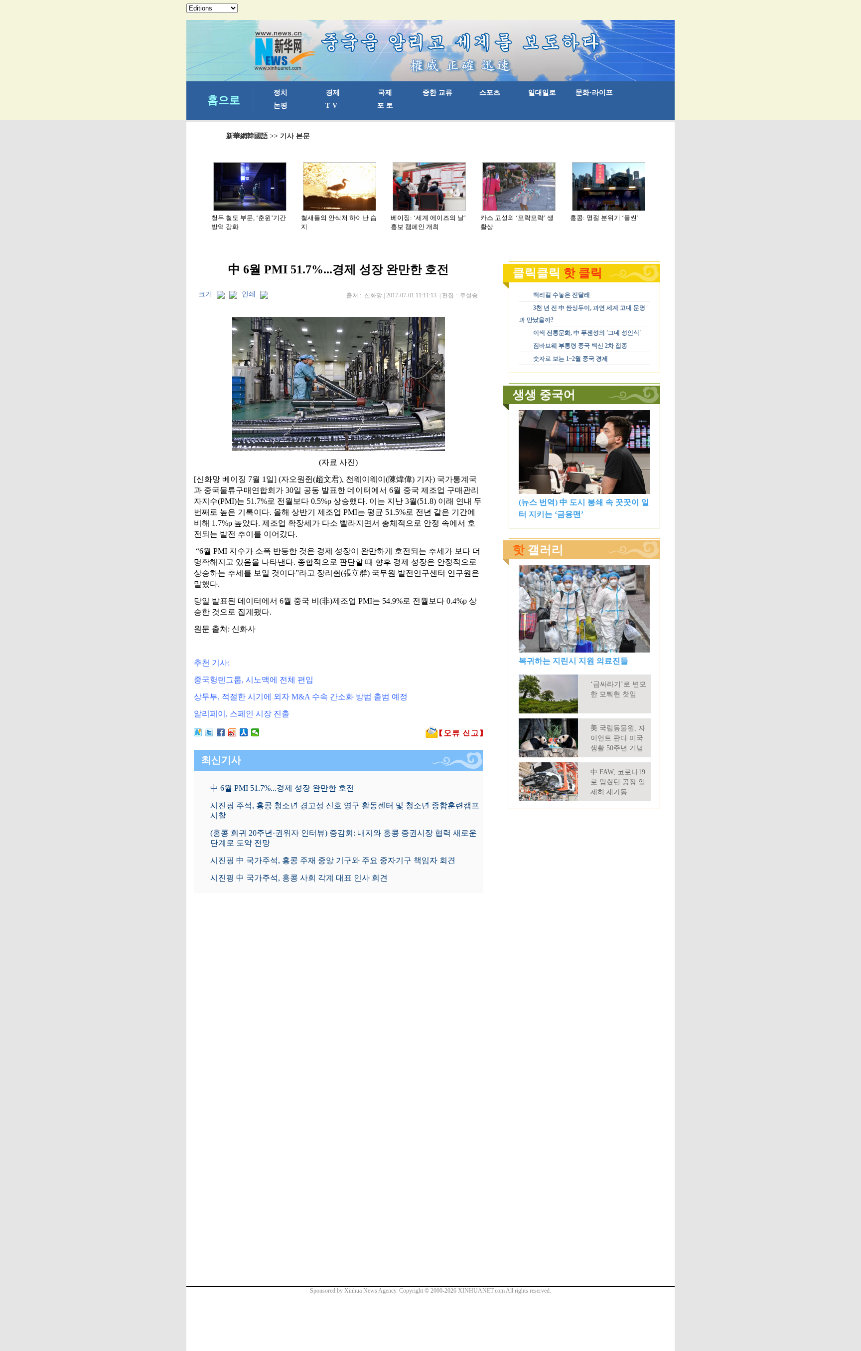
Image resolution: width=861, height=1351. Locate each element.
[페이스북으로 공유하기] (221, 732)
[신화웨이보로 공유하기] (198, 732)
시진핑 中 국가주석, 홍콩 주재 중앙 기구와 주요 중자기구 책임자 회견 (332, 860)
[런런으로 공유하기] (244, 732)
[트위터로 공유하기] (209, 732)
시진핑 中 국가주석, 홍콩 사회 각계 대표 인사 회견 (299, 878)
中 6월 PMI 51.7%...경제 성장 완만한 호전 (282, 788)
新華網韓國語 (247, 136)
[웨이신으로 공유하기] (255, 732)
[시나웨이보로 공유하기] (232, 732)
